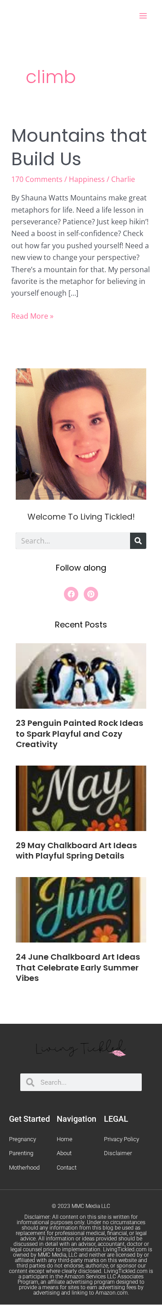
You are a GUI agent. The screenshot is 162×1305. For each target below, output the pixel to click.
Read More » (32, 315)
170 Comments (37, 179)
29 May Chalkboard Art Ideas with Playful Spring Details (76, 850)
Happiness (87, 179)
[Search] (138, 541)
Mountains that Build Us (79, 147)
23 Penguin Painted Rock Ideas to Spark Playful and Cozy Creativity (79, 733)
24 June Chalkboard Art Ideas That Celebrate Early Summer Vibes (78, 967)
